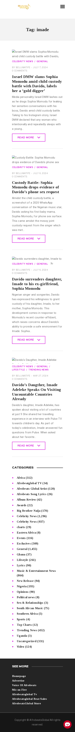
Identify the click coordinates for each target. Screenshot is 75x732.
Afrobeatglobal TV (29, 483)
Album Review (26, 499)
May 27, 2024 (40, 376)
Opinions (23, 591)
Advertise (18, 680)
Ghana (21, 554)
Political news (26, 597)
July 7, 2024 (40, 68)
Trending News (38, 370)
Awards (22, 505)
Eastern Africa (26, 532)
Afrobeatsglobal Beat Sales (29, 698)
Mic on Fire (19, 689)
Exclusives (24, 543)
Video (20, 646)
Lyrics (21, 565)
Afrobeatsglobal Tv (24, 694)
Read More (25, 139)
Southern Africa (27, 613)
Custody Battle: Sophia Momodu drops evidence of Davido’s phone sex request (35, 187)
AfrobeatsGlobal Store (26, 703)
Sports (21, 619)
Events (21, 538)
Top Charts (24, 624)
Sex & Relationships (30, 602)
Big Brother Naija (28, 510)
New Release (25, 580)
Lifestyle (22, 559)
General (42, 62)
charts (21, 527)
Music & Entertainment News (36, 570)
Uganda (22, 635)
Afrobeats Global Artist (32, 488)
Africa (21, 477)
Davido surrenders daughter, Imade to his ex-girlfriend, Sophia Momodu (37, 284)
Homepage (19, 676)
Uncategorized (26, 641)
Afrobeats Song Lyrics (31, 494)
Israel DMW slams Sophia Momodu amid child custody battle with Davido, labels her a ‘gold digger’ (37, 83)
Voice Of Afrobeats (24, 685)
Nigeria (22, 586)
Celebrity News (22, 62)
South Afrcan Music (30, 608)
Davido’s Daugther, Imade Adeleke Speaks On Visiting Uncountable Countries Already (36, 391)
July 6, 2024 (40, 173)
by (21, 68)
